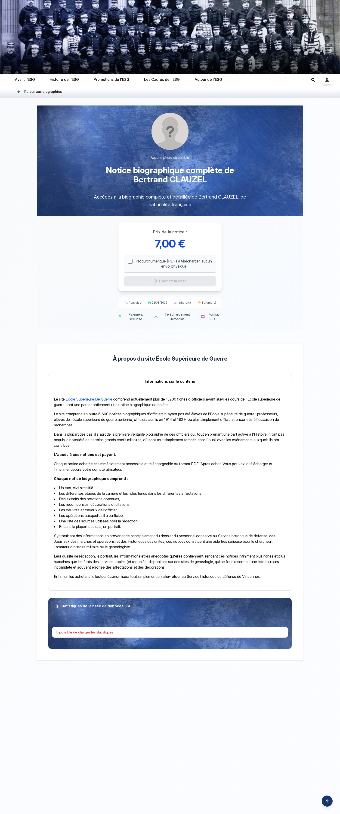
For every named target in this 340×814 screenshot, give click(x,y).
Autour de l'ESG (208, 79)
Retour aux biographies (43, 91)
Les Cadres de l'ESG (162, 79)
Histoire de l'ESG (64, 79)
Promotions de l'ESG (111, 79)
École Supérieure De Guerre (89, 399)
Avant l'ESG (25, 79)
